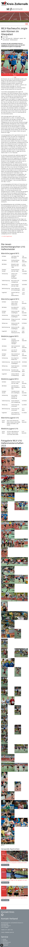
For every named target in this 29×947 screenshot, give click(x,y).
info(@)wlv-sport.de (9, 932)
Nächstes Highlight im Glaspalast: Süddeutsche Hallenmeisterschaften (14, 862)
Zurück (3, 908)
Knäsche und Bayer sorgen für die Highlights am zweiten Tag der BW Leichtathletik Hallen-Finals (14, 880)
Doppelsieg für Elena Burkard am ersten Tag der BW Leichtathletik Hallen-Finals (14, 897)
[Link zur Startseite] (14, 3)
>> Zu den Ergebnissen (6, 236)
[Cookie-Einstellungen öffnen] (1, 945)
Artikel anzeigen (5, 864)
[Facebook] (2, 915)
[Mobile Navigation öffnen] (26, 24)
